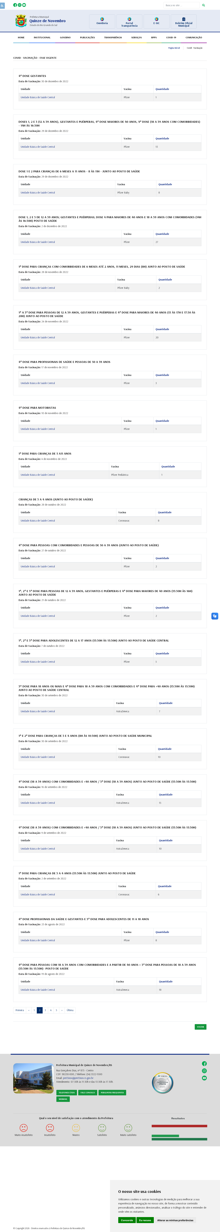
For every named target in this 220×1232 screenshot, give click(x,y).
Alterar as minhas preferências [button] (175, 1220)
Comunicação (194, 37)
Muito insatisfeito (24, 1135)
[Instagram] (20, 4)
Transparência (113, 37)
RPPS (154, 37)
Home (21, 37)
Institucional (42, 37)
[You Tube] (24, 4)
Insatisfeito (50, 1135)
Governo (65, 37)
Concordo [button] (127, 1220)
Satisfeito (102, 1135)
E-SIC (156, 23)
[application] (178, 1130)
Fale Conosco (88, 1092)
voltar (200, 1026)
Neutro (76, 1135)
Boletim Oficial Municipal (183, 24)
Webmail (63, 1099)
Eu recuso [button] (145, 1220)
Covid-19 (171, 37)
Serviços (136, 37)
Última (70, 1010)
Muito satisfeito (128, 1135)
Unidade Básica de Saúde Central (38, 97)
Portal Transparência (129, 24)
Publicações (87, 37)
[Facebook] (15, 4)
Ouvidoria (102, 23)
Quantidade (162, 89)
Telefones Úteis (67, 1092)
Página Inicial (174, 48)
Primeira (19, 1010)
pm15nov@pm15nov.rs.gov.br (78, 1078)
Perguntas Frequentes (112, 1092)
